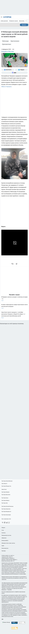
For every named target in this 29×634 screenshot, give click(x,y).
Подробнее (9, 589)
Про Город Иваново (5, 492)
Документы (21, 21)
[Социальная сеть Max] (14, 73)
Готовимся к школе (13, 21)
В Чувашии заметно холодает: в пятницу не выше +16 (14, 298)
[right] (27, 21)
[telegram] (17, 264)
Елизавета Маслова (7, 51)
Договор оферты (5, 540)
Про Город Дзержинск (6, 508)
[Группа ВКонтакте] (7, 70)
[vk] (12, 264)
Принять (24, 25)
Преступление (15, 41)
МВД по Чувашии (6, 86)
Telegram (3, 527)
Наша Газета (4, 489)
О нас (3, 530)
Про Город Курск (5, 497)
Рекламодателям (5, 548)
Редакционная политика (6, 535)
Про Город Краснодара (6, 514)
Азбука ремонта (4, 21)
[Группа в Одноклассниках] (5, 522)
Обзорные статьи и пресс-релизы (8, 543)
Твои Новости (4, 483)
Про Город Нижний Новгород (7, 506)
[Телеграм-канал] (21, 70)
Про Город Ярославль (6, 494)
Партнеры (4, 550)
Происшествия (6, 44)
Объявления (4, 537)
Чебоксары (5, 41)
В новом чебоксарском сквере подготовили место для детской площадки (14, 306)
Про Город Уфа (5, 503)
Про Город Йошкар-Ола (6, 486)
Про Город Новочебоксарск (7, 480)
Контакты (3, 532)
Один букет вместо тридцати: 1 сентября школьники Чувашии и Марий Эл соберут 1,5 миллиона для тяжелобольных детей (13, 314)
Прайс (3, 545)
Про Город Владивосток (6, 511)
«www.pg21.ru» (11, 555)
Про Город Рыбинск (5, 500)
